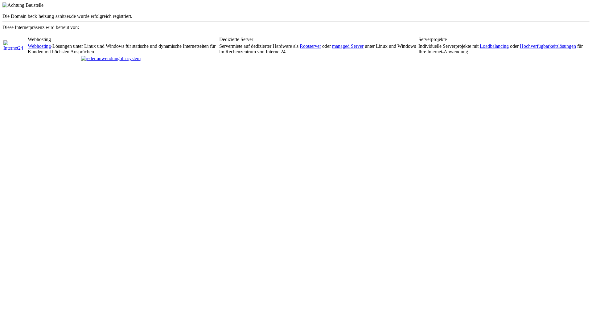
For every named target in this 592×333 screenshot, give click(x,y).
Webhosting (39, 46)
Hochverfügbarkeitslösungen (548, 46)
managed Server (348, 46)
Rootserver (310, 46)
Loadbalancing (494, 46)
